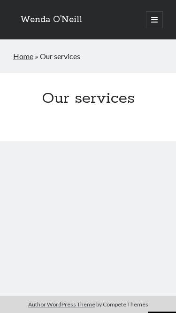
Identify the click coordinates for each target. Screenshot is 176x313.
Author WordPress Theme (61, 304)
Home (23, 56)
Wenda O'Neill (51, 19)
